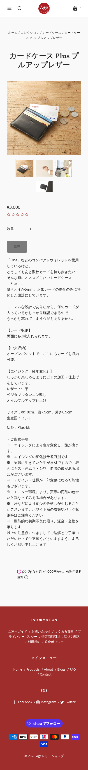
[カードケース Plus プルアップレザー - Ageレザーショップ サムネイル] (24, 168)
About (48, 669)
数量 (10, 228)
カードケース (51, 32)
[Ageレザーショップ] (44, 8)
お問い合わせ (40, 631)
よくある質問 (64, 631)
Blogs (61, 669)
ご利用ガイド (17, 631)
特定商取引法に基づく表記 (60, 636)
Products (33, 669)
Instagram (48, 702)
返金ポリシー (54, 642)
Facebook (25, 702)
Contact (45, 674)
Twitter (70, 702)
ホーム (13, 32)
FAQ (73, 669)
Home (17, 669)
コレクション (30, 32)
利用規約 (34, 642)
